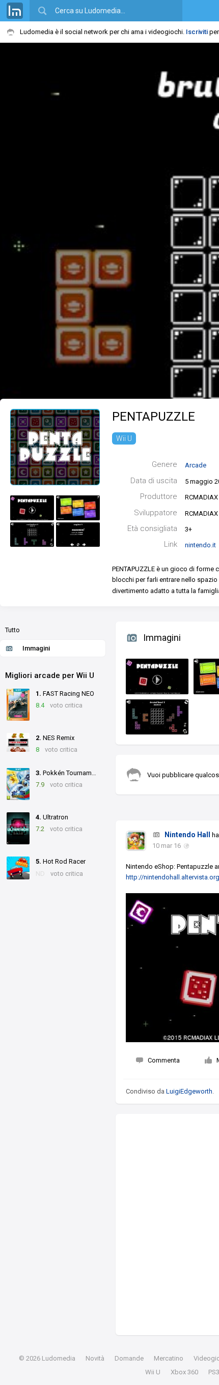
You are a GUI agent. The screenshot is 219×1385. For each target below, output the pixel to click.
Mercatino (168, 1358)
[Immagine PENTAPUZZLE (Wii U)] (32, 507)
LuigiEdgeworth (189, 1091)
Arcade (195, 465)
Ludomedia (58, 1358)
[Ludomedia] (15, 10)
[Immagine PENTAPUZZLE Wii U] (154, 674)
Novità (95, 1358)
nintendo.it (200, 545)
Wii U (124, 438)
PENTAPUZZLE (153, 416)
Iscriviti (197, 32)
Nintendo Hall (187, 835)
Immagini (36, 648)
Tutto (12, 630)
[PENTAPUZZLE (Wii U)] (55, 446)
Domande (129, 1358)
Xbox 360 (184, 1372)
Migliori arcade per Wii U (49, 675)
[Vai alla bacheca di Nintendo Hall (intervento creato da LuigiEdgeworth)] (136, 841)
